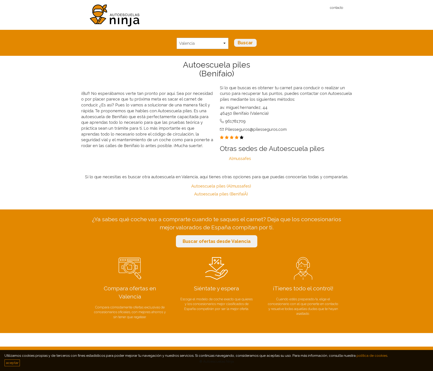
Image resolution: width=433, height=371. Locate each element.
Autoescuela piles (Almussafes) (221, 186)
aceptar (12, 363)
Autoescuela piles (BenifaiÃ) (221, 194)
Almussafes (240, 158)
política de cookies (372, 356)
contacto (336, 8)
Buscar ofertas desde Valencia (217, 241)
